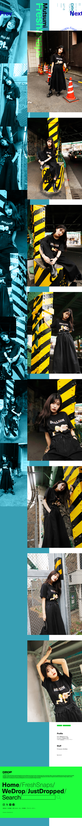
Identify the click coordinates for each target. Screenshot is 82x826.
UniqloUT (62, 739)
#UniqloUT (59, 725)
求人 (20, 808)
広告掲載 (9, 808)
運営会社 (5, 808)
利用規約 (24, 808)
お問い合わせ (15, 808)
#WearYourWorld (66, 725)
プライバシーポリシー (31, 808)
